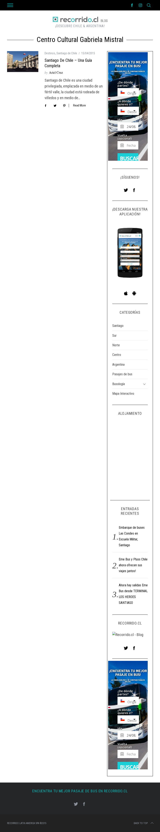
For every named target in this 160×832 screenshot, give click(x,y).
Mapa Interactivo (123, 394)
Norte (116, 345)
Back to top (141, 823)
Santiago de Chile (66, 53)
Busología (118, 384)
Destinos (50, 53)
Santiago (118, 326)
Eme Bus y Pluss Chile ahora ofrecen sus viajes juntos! (133, 565)
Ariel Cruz (56, 72)
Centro (116, 355)
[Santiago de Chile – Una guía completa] (22, 61)
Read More (79, 105)
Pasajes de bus (122, 374)
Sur (114, 336)
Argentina (118, 365)
